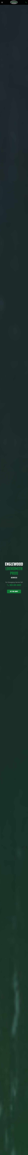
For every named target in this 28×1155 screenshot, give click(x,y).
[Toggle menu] (2, 2)
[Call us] (26, 2)
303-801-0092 (15, 585)
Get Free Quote (14, 591)
